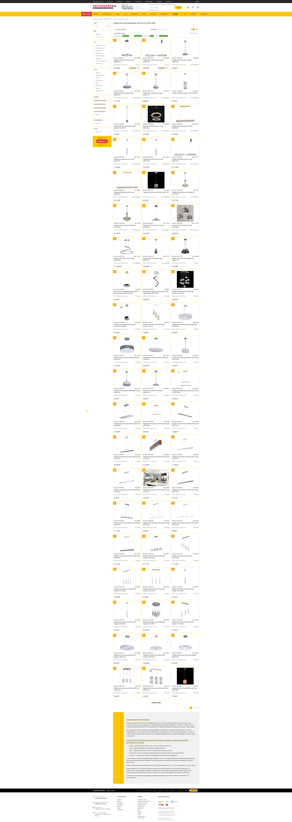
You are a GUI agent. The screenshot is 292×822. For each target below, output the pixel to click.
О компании (121, 797)
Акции (118, 808)
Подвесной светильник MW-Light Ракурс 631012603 (183, 623)
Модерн (98, 88)
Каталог (88, 14)
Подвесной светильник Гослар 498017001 (124, 160)
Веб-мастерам (141, 806)
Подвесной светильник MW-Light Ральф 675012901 (127, 524)
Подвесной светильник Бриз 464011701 (156, 192)
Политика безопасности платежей (166, 808)
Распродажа (120, 804)
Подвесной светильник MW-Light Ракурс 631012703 (154, 590)
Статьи (139, 814)
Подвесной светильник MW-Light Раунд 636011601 (127, 391)
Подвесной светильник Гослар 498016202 (153, 127)
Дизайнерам (149, 1)
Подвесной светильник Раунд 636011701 (153, 94)
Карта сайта (120, 809)
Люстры (99, 34)
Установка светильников (143, 801)
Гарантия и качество (142, 803)
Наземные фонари (101, 55)
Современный (100, 90)
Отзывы (128, 1)
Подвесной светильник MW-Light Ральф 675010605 (156, 424)
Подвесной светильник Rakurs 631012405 (182, 557)
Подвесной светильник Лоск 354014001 (185, 93)
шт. (183, 790)
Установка (138, 1)
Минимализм (100, 85)
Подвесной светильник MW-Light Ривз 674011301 (126, 358)
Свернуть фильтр (121, 29)
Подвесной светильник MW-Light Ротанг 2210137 (154, 325)
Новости (140, 813)
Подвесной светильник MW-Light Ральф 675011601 (127, 457)
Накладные (99, 58)
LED (151, 36)
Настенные (99, 63)
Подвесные (121, 19)
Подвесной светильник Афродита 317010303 (183, 193)
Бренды (159, 1)
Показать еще (156, 702)
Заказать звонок (111, 790)
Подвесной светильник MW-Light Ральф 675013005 (156, 524)
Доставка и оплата (98, 1)
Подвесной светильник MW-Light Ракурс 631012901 (125, 623)
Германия (99, 131)
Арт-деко (98, 72)
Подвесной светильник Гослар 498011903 (124, 259)
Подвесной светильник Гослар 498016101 (124, 61)
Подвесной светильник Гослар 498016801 (124, 193)
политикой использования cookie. (167, 815)
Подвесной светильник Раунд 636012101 (153, 391)
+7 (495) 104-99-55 (132, 9)
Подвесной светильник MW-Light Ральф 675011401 (185, 424)
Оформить (193, 790)
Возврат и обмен (142, 804)
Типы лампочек (141, 816)
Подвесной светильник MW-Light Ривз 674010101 (155, 358)
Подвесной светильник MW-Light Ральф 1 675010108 (185, 391)
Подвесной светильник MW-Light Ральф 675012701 (156, 490)
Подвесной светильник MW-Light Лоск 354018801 (184, 689)
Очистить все (194, 33)
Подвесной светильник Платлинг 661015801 (154, 226)
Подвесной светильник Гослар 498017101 (182, 160)
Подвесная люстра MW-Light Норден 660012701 (184, 656)
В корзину (132, 68)
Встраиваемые (100, 48)
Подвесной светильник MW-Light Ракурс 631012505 (125, 590)
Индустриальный (100, 75)
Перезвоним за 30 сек (154, 4)
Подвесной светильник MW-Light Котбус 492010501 (125, 127)
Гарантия (110, 1)
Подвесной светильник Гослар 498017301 (153, 61)
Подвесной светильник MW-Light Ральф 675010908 (127, 424)
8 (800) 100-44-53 (132, 7)
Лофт (98, 83)
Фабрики (119, 801)
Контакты (168, 1)
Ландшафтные (100, 53)
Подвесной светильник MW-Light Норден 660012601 (154, 656)
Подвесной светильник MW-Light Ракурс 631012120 (154, 557)
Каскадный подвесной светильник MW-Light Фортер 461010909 (156, 292)
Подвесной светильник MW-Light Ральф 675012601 (127, 490)
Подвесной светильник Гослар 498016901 (182, 127)
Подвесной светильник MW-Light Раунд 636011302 (185, 358)
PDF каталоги (141, 818)
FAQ (139, 809)
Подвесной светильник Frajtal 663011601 (153, 259)
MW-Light (106, 19)
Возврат (119, 1)
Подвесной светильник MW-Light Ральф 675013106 (185, 524)
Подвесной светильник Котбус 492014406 (182, 226)
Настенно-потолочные (102, 61)
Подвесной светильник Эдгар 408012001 (181, 61)
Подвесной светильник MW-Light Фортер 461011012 (183, 292)
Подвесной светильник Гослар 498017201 (153, 160)
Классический (99, 80)
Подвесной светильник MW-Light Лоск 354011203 (126, 689)
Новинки (119, 806)
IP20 (97, 114)
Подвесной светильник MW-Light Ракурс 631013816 (154, 623)
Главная (95, 19)
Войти (197, 1)
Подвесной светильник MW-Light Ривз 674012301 (184, 325)
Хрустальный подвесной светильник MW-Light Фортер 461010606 (126, 292)
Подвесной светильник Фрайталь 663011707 (183, 259)
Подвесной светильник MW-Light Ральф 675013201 (127, 557)
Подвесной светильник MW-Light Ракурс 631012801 (183, 590)
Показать (101, 141)
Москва (130, 5)
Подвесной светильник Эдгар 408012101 (123, 94)
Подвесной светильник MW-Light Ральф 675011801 (156, 457)
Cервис (140, 797)
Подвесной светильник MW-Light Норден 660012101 (125, 656)
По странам (120, 803)
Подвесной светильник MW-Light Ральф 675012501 (185, 457)
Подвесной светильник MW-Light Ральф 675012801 (185, 490)
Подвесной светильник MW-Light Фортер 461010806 (125, 325)
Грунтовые (99, 50)
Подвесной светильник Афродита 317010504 (125, 226)
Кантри (98, 78)
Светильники (114, 19)
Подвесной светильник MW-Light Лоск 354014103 (155, 689)
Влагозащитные (100, 45)
